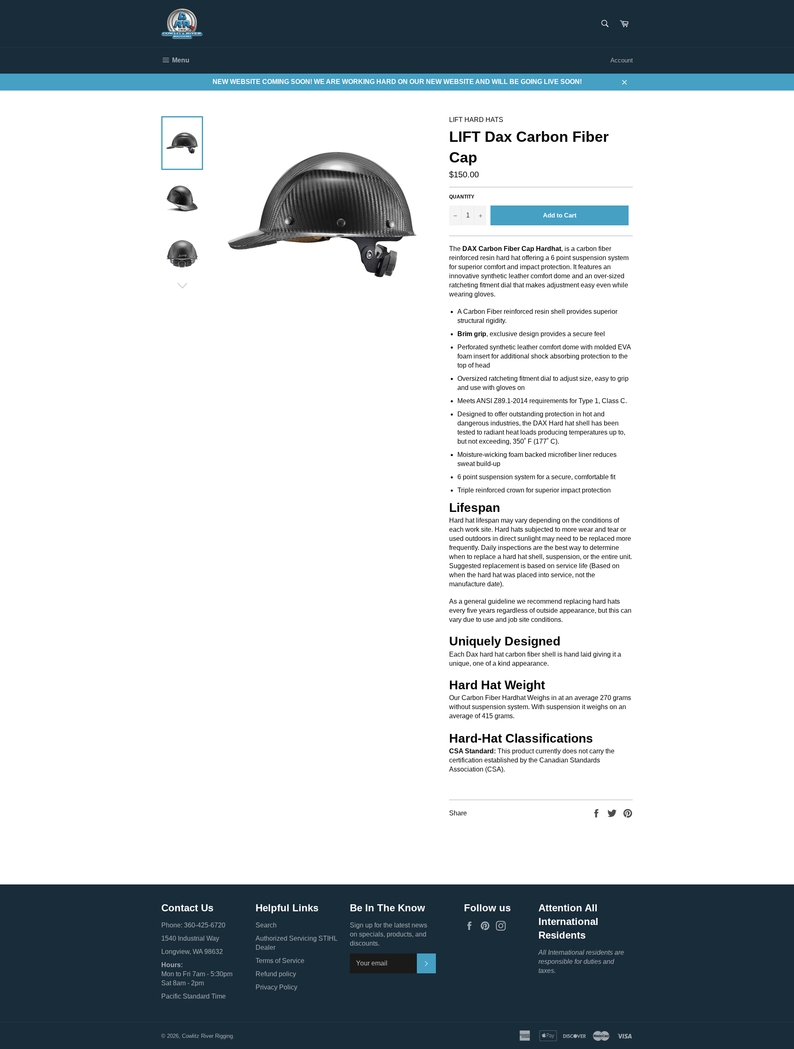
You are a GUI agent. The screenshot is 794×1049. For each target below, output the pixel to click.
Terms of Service (280, 960)
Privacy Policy (276, 987)
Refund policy (276, 973)
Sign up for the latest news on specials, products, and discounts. (388, 934)
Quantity (461, 197)
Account (621, 60)
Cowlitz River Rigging (207, 1036)
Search (266, 925)
